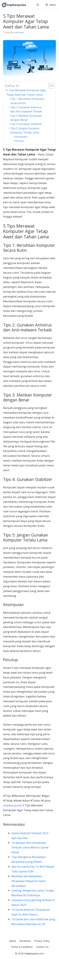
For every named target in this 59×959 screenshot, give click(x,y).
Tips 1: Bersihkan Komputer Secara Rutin (27, 101)
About (12, 940)
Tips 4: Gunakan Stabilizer (26, 124)
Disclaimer (25, 940)
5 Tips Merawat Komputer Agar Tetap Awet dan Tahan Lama (26, 92)
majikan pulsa (12, 805)
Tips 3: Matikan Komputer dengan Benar (26, 118)
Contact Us (42, 946)
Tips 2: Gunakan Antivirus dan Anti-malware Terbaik (26, 109)
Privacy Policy (42, 940)
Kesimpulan (20, 136)
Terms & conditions (22, 946)
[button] (37, 4)
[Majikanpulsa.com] (14, 4)
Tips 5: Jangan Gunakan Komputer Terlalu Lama (24, 130)
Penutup (19, 140)
